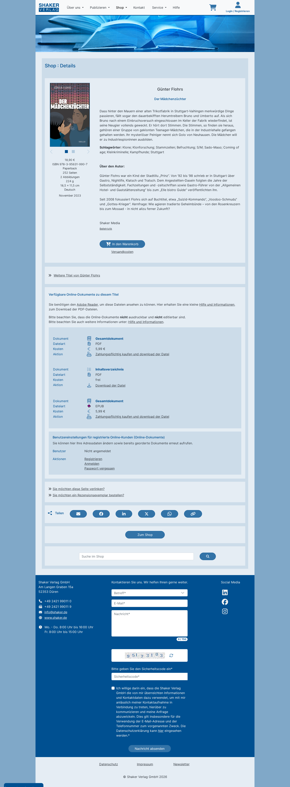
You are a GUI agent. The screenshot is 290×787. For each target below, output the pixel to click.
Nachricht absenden (150, 749)
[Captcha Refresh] (171, 655)
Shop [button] (122, 7)
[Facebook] (225, 602)
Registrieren (93, 459)
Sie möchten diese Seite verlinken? (79, 489)
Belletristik (106, 228)
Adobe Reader (87, 304)
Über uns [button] (74, 7)
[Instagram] (225, 611)
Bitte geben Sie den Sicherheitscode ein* (141, 669)
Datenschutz (108, 764)
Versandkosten (122, 252)
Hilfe (177, 7)
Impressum (145, 764)
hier (161, 731)
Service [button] (158, 7)
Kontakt (139, 7)
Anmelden (91, 464)
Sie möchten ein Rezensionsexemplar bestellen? (88, 495)
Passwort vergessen (99, 468)
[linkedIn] (225, 592)
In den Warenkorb (125, 244)
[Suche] (208, 556)
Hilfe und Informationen (216, 304)
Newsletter (181, 764)
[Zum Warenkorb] (212, 7)
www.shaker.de (55, 618)
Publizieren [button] (98, 7)
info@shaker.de (55, 612)
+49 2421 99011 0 (57, 601)
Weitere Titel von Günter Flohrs (77, 275)
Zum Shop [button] (145, 535)
